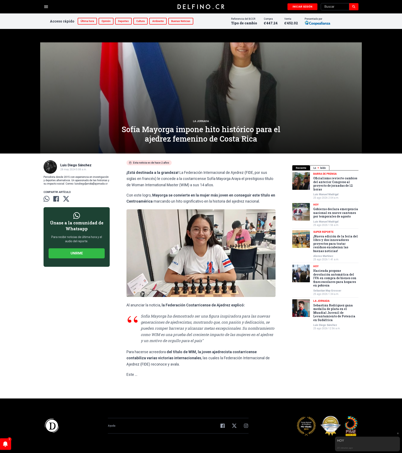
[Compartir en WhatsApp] (46, 199)
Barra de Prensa (325, 173)
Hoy (316, 204)
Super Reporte (323, 231)
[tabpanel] (325, 251)
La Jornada (201, 121)
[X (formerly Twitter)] (234, 425)
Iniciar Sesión (302, 6)
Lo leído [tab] (319, 168)
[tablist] (325, 168)
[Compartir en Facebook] (56, 198)
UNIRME (77, 253)
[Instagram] (246, 425)
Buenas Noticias (180, 21)
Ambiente (158, 21)
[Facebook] (222, 425)
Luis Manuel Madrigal (325, 194)
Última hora (87, 21)
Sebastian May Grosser (327, 290)
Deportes (123, 21)
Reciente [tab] (301, 168)
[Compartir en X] (66, 198)
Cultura (140, 21)
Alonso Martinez (323, 256)
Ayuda (111, 425)
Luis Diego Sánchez (325, 325)
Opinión (106, 21)
